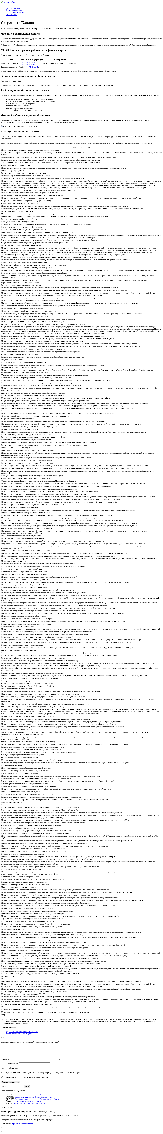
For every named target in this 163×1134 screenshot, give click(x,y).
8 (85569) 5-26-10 (28, 64)
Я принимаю (25, 1077)
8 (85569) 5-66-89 (28, 62)
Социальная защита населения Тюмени (31, 1095)
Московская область (16, 10)
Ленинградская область (15, 12)
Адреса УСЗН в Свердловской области (29, 1103)
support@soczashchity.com (22, 1124)
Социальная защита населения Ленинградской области (37, 1099)
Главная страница (13, 8)
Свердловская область (15, 17)
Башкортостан (11, 15)
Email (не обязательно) (10, 1068)
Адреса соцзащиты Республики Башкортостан (33, 1097)
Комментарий (7, 1059)
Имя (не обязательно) (9, 1064)
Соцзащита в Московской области (27, 1101)
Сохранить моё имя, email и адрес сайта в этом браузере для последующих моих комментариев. (43, 1073)
